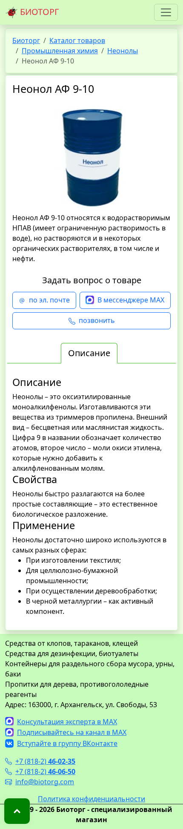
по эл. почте (49, 300)
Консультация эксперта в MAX (67, 721)
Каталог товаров (77, 40)
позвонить (97, 320)
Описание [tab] (89, 353)
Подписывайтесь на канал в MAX (71, 732)
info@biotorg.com (44, 781)
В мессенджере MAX (130, 300)
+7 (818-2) (45, 761)
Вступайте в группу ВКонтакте (67, 743)
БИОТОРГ (38, 11)
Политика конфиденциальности (91, 798)
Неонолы (122, 50)
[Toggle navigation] (166, 12)
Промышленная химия (60, 50)
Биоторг (26, 40)
